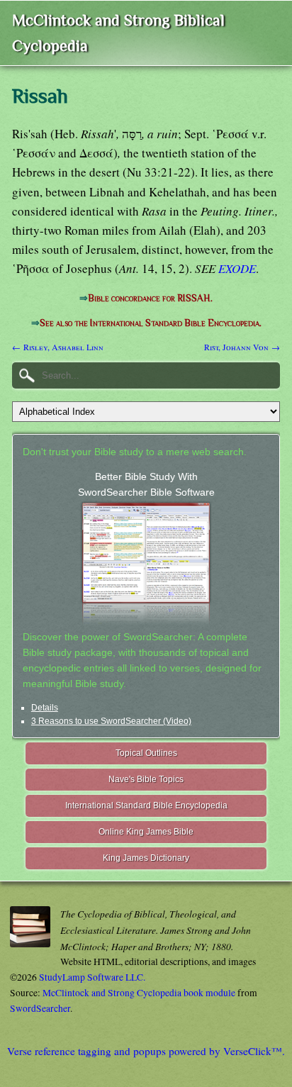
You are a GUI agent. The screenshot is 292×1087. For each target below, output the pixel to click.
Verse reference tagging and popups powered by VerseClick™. (146, 1051)
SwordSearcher (40, 1008)
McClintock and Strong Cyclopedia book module (139, 992)
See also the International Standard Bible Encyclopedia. (151, 323)
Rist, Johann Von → (242, 346)
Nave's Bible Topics (146, 779)
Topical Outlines (146, 753)
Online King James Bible (146, 832)
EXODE (237, 268)
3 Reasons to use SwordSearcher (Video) (111, 721)
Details (44, 708)
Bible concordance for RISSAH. (150, 298)
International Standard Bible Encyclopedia (146, 805)
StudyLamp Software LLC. (92, 977)
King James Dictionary (146, 858)
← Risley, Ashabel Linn (57, 346)
